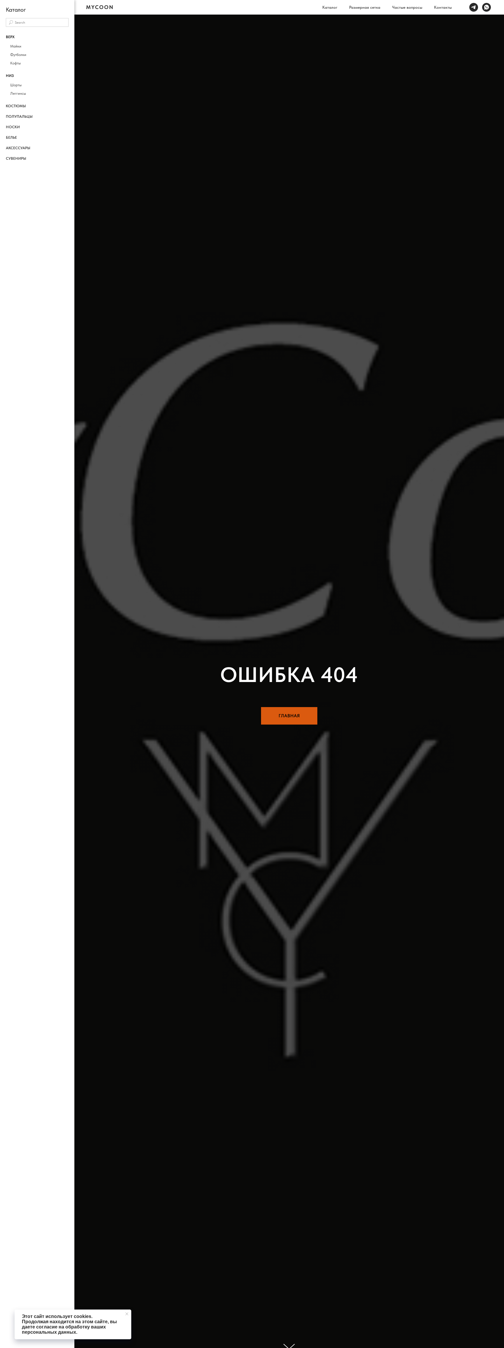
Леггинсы (18, 93)
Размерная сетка (364, 7)
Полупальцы (19, 116)
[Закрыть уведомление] (127, 1314)
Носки (13, 127)
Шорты (16, 85)
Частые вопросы (407, 7)
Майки (15, 46)
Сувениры (16, 158)
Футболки (18, 54)
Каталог (329, 7)
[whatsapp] (486, 7)
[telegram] (473, 7)
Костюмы (16, 106)
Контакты (443, 7)
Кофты (15, 63)
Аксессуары (18, 148)
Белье (11, 137)
